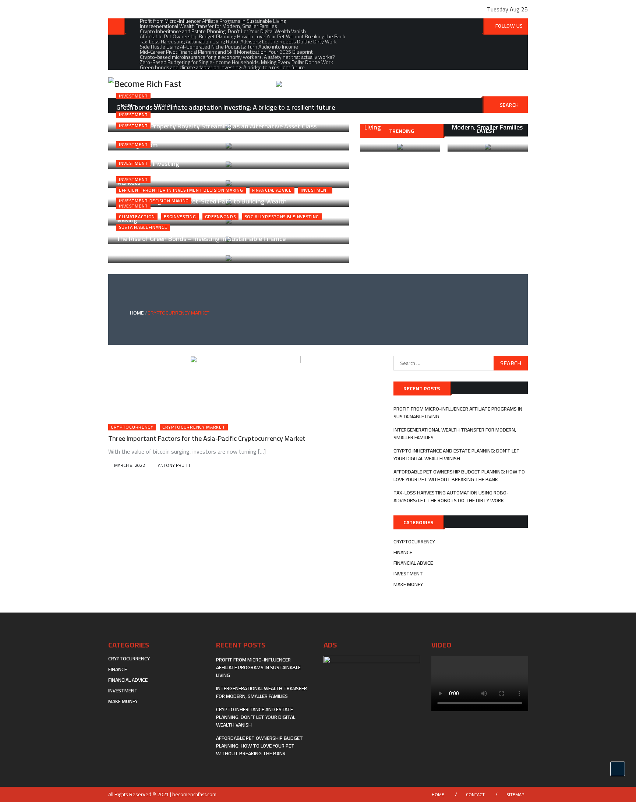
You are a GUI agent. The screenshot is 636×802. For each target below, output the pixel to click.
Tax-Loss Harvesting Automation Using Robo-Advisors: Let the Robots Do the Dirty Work (451, 496)
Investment (133, 96)
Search (509, 105)
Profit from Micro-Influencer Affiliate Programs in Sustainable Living (457, 412)
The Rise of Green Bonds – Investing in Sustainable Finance (201, 239)
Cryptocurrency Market (193, 427)
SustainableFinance (143, 227)
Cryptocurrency (132, 427)
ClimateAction (137, 216)
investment (315, 190)
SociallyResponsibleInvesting (282, 216)
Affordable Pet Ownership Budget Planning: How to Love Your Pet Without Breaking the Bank (459, 475)
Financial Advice (272, 190)
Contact (475, 794)
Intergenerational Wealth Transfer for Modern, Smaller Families (454, 433)
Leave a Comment (224, 251)
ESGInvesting (180, 216)
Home (438, 794)
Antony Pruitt (174, 465)
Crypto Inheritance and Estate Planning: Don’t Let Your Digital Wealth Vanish (456, 454)
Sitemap (515, 794)
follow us (509, 26)
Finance (402, 552)
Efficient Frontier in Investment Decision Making (181, 190)
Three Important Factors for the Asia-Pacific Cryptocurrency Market (206, 438)
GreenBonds (220, 216)
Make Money (408, 584)
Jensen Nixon (177, 251)
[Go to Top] (617, 769)
